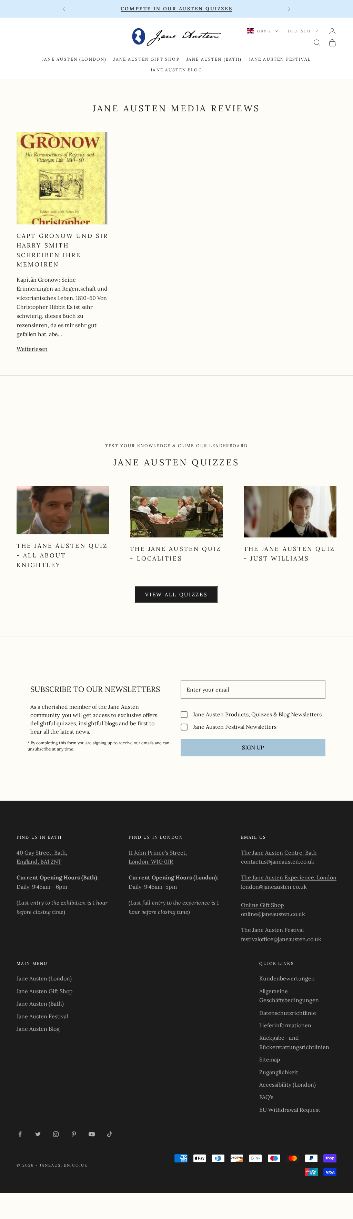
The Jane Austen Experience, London (288, 877)
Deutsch (299, 31)
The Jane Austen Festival (272, 929)
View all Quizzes (176, 594)
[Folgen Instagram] (55, 1134)
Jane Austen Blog (176, 69)
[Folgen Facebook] (20, 1134)
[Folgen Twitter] (37, 1134)
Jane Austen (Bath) (214, 59)
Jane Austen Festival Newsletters (234, 727)
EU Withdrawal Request (289, 1109)
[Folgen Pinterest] (73, 1134)
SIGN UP (253, 747)
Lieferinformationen (285, 1025)
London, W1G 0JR (151, 861)
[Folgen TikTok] (109, 1134)
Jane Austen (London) (74, 59)
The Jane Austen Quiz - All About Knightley (62, 555)
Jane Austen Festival (280, 59)
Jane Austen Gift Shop (146, 59)
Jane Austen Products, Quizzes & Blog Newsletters (257, 714)
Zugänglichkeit (278, 1072)
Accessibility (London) (287, 1084)
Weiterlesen (32, 348)
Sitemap (269, 1059)
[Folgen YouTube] (91, 1134)
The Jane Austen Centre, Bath (279, 852)
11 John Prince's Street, (158, 852)
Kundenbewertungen (287, 978)
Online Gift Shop (262, 904)
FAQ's (266, 1097)
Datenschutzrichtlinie (287, 1012)
